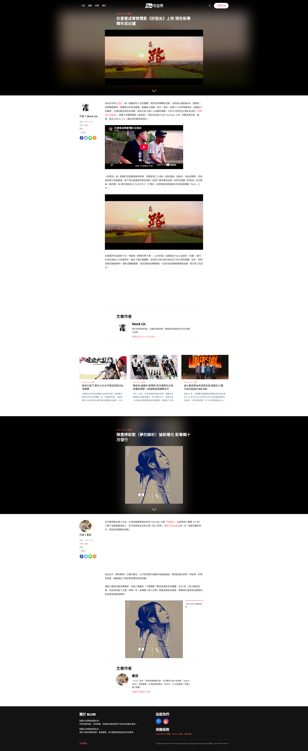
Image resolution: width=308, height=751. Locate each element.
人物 (83, 5)
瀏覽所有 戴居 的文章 (141, 692)
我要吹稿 (221, 5)
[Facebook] (81, 138)
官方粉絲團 (172, 525)
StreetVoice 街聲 (163, 734)
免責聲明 (83, 743)
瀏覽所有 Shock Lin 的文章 (143, 337)
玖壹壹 (119, 103)
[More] (94, 138)
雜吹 (104, 5)
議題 (90, 5)
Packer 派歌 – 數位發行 (182, 734)
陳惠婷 (170, 522)
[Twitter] (86, 138)
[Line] (90, 138)
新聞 (97, 5)
